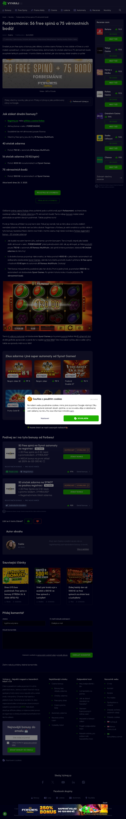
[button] (94, 399)
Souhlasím (83, 418)
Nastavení (45, 418)
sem (72, 411)
